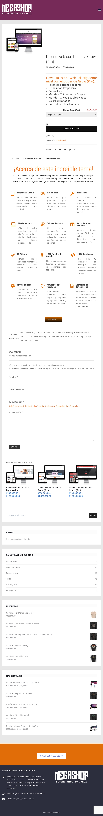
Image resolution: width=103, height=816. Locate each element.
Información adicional (32, 158)
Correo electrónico (18, 389)
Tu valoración (16, 412)
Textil (8, 579)
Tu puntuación (16, 402)
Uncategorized (12, 584)
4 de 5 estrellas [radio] (58, 406)
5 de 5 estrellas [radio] (72, 406)
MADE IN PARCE (13, 567)
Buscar (92, 515)
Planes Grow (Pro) (71, 110)
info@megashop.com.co (23, 798)
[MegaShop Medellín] (17, 10)
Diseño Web (61, 140)
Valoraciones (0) (53, 158)
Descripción (13, 158)
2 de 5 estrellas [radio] (30, 406)
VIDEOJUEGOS (12, 590)
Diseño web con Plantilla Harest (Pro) (80, 489)
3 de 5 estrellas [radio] (44, 406)
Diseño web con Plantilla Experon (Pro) (17, 489)
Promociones (12, 573)
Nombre (13, 377)
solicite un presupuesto (51, 756)
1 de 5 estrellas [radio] (16, 406)
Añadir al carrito (71, 129)
